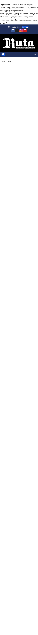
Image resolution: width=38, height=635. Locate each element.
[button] (35, 55)
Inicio (3, 61)
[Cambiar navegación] (19, 54)
